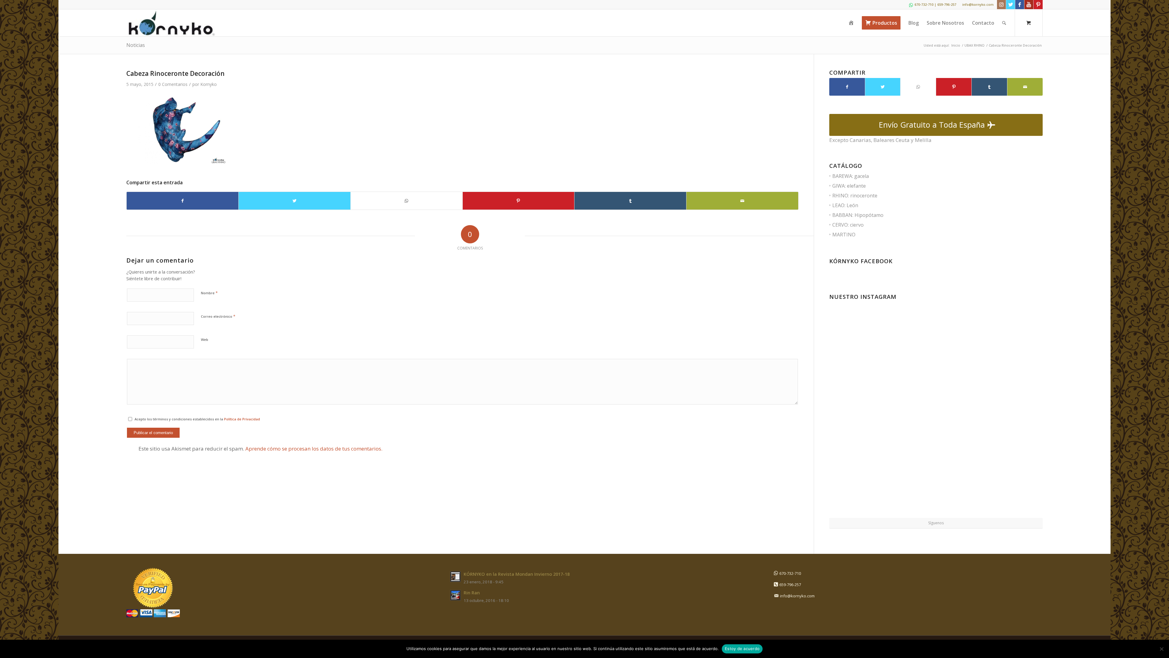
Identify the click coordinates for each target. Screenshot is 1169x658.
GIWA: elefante (849, 185)
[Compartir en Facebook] (183, 201)
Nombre (209, 292)
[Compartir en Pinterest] (518, 201)
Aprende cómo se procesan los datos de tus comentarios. (313, 448)
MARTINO (843, 234)
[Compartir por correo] (742, 201)
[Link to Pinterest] (1038, 4)
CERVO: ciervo (848, 224)
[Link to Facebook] (1019, 4)
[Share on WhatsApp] (406, 201)
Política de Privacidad (242, 419)
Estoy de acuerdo (742, 648)
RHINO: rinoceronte (854, 195)
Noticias (135, 45)
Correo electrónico (218, 316)
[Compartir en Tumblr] (630, 201)
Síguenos (936, 522)
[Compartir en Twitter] (294, 201)
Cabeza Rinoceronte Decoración (175, 73)
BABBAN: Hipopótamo (857, 215)
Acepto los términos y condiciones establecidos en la (197, 419)
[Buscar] (1004, 22)
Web (204, 339)
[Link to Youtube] (1028, 4)
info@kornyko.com (978, 4)
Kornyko (208, 84)
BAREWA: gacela (850, 176)
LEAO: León (845, 205)
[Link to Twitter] (1010, 4)
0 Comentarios (173, 84)
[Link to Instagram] (1001, 4)
